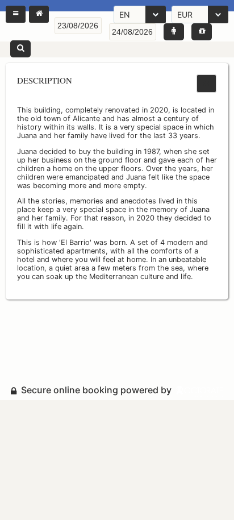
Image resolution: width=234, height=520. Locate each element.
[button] (16, 14)
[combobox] (140, 14)
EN (124, 14)
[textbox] (78, 25)
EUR (185, 14)
